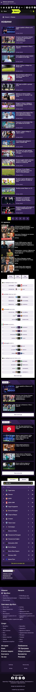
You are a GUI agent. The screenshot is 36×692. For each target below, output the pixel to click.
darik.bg (17, 237)
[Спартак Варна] (16, 7)
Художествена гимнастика (27, 632)
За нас (4, 657)
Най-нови (5, 382)
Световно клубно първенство (11, 619)
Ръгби (21, 641)
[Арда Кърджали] (11, 7)
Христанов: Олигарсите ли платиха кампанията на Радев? (24, 235)
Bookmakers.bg (7, 575)
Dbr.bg (25, 668)
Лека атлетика (6, 630)
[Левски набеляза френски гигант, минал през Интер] (18, 465)
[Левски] (9, 7)
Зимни (4, 635)
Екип (3, 648)
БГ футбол (5, 593)
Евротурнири (6, 600)
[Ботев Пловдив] (14, 8)
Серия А (9, 324)
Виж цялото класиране (17, 563)
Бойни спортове (7, 637)
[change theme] (33, 11)
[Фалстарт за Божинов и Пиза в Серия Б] (18, 407)
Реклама (21, 657)
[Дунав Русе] (24, 7)
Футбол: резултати (7, 577)
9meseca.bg (26, 664)
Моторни (22, 635)
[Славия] (19, 7)
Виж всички (17, 375)
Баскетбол (22, 626)
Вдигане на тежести (25, 630)
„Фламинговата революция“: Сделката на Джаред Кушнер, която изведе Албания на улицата (24, 227)
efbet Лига (10, 282)
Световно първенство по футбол (9, 616)
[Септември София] (22, 7)
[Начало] (3, 17)
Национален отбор (25, 598)
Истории (4, 646)
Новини (4, 590)
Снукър (5, 639)
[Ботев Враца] (34, 7)
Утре (25, 277)
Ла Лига (9, 309)
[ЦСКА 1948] (6, 7)
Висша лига (10, 294)
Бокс (4, 632)
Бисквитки (22, 654)
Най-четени (6, 422)
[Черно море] (32, 7)
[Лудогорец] (1, 7)
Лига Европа (6, 613)
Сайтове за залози (7, 573)
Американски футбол (8, 641)
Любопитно (22, 646)
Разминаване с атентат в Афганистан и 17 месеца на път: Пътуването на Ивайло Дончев (25, 252)
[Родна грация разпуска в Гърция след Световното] (18, 447)
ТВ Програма (23, 648)
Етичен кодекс (7, 651)
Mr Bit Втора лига (12, 358)
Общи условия (24, 651)
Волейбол (5, 626)
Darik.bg (11, 664)
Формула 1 (22, 628)
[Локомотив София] (29, 7)
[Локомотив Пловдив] (27, 7)
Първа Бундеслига (8, 609)
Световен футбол (8, 604)
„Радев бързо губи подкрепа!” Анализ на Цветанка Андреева (23, 267)
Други (21, 619)
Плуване (22, 637)
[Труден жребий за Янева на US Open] (18, 388)
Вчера (10, 277)
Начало (7, 17)
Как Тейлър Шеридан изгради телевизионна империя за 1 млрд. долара (24, 260)
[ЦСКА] (4, 7)
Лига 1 (9, 343)
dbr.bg (16, 231)
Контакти (5, 654)
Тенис (4, 628)
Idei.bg (10, 668)
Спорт (3, 623)
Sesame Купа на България (10, 598)
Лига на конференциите (26, 613)
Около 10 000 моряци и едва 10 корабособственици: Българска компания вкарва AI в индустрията (24, 244)
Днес (17, 277)
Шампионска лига (24, 611)
